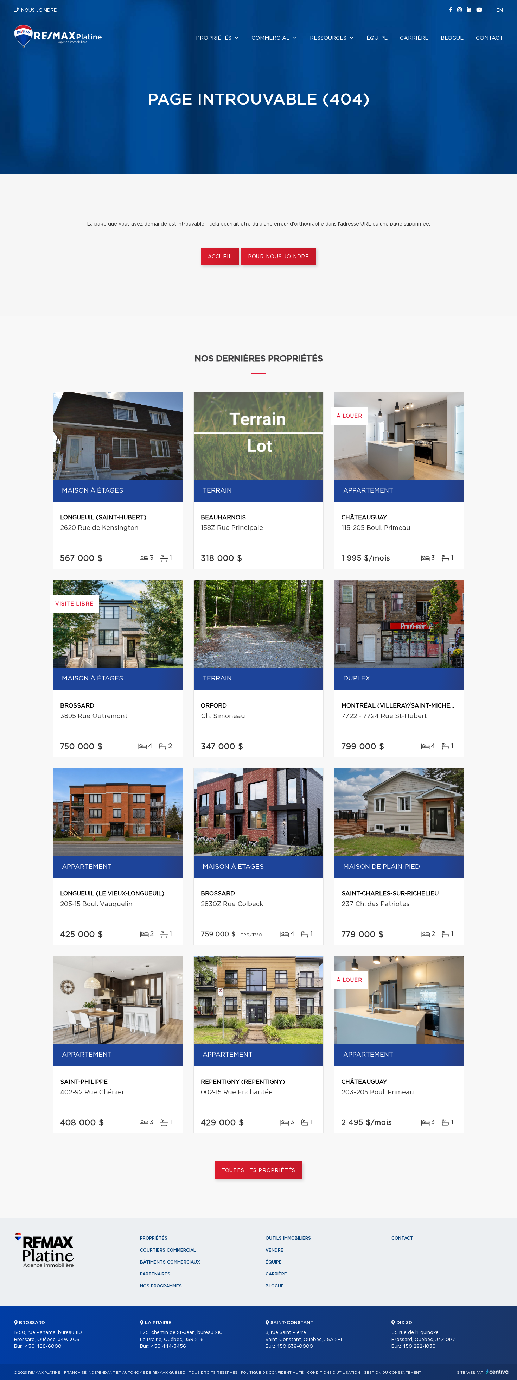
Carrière (414, 38)
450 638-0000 (294, 1346)
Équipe (377, 38)
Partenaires (155, 1274)
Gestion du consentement (392, 1372)
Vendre (274, 1250)
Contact (489, 38)
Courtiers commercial (168, 1250)
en (500, 10)
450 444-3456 (168, 1346)
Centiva (497, 1371)
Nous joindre (39, 10)
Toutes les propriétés (259, 1170)
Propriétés (213, 38)
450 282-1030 (419, 1346)
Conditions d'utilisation (333, 1372)
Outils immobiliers (288, 1238)
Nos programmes (161, 1286)
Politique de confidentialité (272, 1372)
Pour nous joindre (278, 256)
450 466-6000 (43, 1346)
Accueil (220, 256)
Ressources (328, 38)
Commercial (270, 38)
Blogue (452, 38)
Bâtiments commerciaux (170, 1262)
